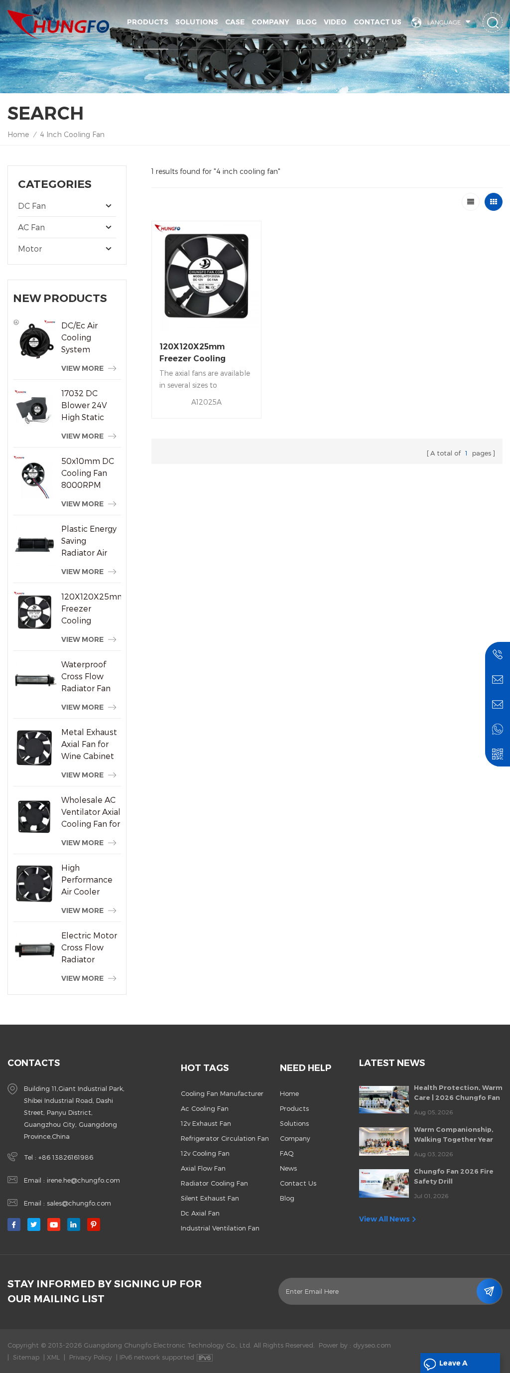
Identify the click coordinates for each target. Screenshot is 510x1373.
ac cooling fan (205, 1108)
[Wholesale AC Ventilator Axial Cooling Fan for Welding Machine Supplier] (34, 815)
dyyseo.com (372, 1345)
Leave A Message (455, 1366)
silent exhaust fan (210, 1198)
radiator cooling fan (214, 1183)
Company (270, 21)
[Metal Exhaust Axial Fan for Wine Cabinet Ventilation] (34, 747)
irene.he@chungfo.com (83, 1180)
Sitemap (26, 1357)
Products (147, 21)
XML (53, 1357)
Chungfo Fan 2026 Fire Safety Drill (454, 1176)
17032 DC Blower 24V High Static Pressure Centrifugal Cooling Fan (84, 405)
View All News (384, 1219)
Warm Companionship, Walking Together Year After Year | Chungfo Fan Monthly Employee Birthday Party (456, 1134)
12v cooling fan (205, 1153)
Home (18, 134)
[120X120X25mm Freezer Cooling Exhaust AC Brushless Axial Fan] (34, 612)
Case (235, 21)
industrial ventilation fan (220, 1228)
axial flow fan (203, 1168)
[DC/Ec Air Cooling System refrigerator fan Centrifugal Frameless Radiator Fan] (34, 341)
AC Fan (31, 227)
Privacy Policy (90, 1357)
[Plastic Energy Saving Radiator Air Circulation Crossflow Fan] (34, 544)
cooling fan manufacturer (222, 1093)
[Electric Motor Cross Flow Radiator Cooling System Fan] (34, 951)
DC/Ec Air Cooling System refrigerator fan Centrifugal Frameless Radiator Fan (90, 337)
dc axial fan (200, 1213)
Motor (30, 248)
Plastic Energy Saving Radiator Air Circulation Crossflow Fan (89, 541)
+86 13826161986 (65, 1157)
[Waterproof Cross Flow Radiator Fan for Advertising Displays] (34, 680)
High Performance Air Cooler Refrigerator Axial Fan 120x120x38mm (91, 880)
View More (82, 368)
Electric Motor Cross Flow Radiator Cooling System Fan (89, 947)
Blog (306, 21)
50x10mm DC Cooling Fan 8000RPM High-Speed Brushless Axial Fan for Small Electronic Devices (90, 473)
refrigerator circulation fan (225, 1138)
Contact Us (377, 21)
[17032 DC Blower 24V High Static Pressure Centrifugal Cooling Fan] (34, 409)
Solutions (196, 21)
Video (335, 21)
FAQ (287, 1153)
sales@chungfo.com (79, 1203)
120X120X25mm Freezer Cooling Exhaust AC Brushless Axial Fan (91, 609)
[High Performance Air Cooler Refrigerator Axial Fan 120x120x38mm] (34, 883)
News (288, 1168)
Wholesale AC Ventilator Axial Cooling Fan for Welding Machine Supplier (91, 812)
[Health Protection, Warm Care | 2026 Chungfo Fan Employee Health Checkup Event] (384, 1100)
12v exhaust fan (206, 1123)
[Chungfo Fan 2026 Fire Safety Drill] (384, 1183)
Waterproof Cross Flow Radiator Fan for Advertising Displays (90, 676)
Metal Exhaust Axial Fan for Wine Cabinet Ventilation (89, 744)
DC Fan (32, 205)
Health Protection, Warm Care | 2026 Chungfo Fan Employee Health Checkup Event (458, 1092)
